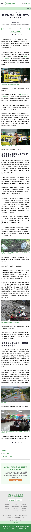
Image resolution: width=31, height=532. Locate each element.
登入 (29, 3)
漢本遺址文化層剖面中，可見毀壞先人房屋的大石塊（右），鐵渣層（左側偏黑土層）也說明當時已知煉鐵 (15, 253)
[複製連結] (21, 34)
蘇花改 (12, 31)
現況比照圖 (3, 402)
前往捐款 (15, 480)
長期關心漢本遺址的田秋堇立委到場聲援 (9, 145)
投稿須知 (24, 508)
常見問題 (7, 508)
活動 (15, 504)
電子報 (23, 3)
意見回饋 (24, 510)
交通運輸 (10, 29)
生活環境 (21, 29)
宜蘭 (15, 29)
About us (7, 506)
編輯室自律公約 (15, 506)
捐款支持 (19, 500)
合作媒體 (15, 508)
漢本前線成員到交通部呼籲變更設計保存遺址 (10, 84)
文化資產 (4, 29)
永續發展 (27, 29)
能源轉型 (18, 31)
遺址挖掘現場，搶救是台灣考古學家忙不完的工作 (10, 322)
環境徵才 (7, 504)
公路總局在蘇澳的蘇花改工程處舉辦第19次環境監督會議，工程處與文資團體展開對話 (15, 432)
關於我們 (24, 504)
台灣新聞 (18, 22)
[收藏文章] (9, 34)
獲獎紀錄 (15, 510)
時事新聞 (13, 22)
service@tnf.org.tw (17, 520)
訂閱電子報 (11, 500)
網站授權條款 (24, 506)
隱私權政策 (7, 510)
